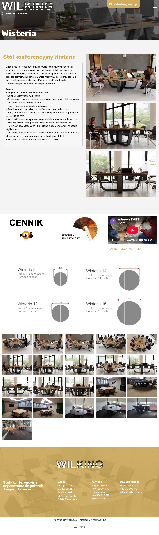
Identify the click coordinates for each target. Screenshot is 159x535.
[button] (154, 6)
